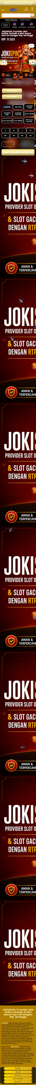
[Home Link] (13, 9)
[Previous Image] (3, 62)
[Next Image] (32, 62)
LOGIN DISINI (12, 97)
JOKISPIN (5, 1023)
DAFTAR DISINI (12, 91)
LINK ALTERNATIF (18, 1078)
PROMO (19, 1068)
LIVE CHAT (18, 1081)
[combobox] (16, 15)
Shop (3, 10)
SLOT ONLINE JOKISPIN (18, 152)
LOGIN (18, 1072)
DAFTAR (19, 1075)
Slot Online (15, 1047)
